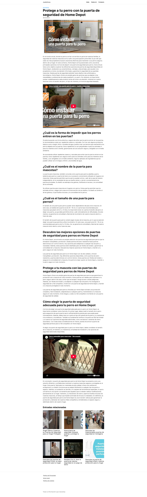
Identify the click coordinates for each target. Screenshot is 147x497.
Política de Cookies (48, 480)
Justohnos (46, 2)
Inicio (87, 2)
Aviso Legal (46, 478)
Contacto (101, 2)
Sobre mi (94, 2)
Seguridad (46, 7)
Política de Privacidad (49, 475)
